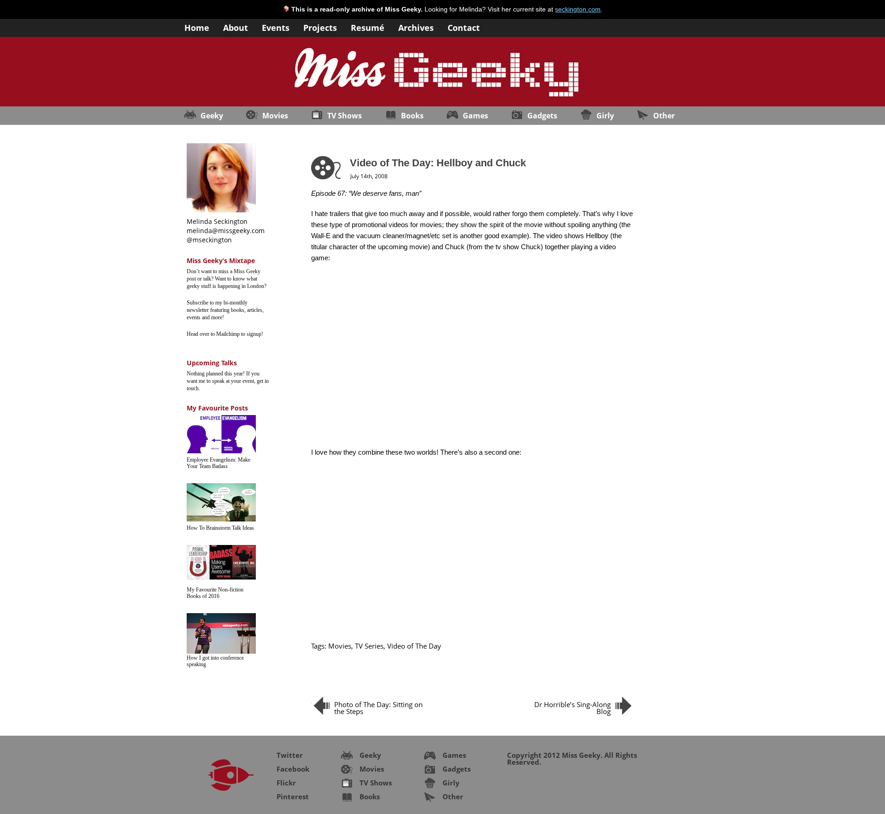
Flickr (286, 782)
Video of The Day (414, 645)
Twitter (290, 755)
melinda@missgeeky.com (226, 230)
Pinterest (293, 796)
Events (275, 27)
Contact (464, 27)
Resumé (367, 27)
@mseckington (209, 239)
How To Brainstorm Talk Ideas (220, 528)
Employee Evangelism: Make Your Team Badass (218, 463)
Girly (605, 116)
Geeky (212, 116)
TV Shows (344, 116)
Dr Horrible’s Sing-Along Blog (572, 708)
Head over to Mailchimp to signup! (225, 334)
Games (475, 116)
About (235, 27)
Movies (275, 116)
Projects (320, 27)
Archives (416, 27)
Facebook (293, 768)
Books (412, 116)
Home (196, 27)
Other (664, 116)
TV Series (369, 645)
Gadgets (542, 116)
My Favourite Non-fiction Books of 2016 (215, 592)
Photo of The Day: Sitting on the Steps (378, 708)
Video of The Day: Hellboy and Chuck (438, 163)
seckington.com (578, 9)
